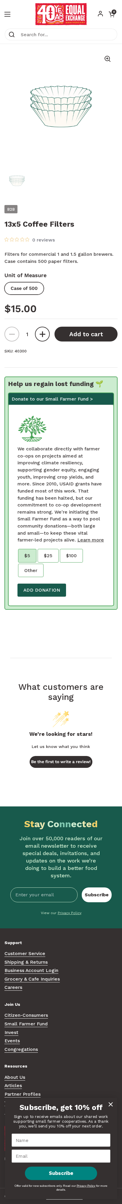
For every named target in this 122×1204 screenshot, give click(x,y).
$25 (48, 555)
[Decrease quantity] (11, 334)
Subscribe (97, 895)
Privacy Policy (69, 913)
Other (30, 570)
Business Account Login (31, 970)
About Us (14, 1077)
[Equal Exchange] (61, 14)
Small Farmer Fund (26, 1024)
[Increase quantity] (42, 334)
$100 (71, 555)
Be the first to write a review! (61, 761)
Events (12, 1040)
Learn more (90, 540)
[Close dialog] (110, 1104)
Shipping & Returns (26, 962)
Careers (13, 987)
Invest (11, 1032)
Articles (13, 1085)
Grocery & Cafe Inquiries (32, 979)
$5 (27, 555)
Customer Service (24, 953)
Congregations (21, 1049)
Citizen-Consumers (26, 1015)
